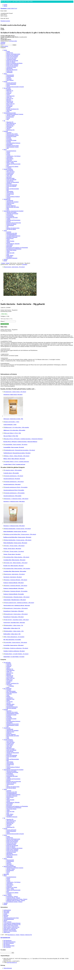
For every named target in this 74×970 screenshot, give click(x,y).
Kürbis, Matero (9, 255)
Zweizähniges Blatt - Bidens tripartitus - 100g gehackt (14, 559)
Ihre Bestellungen (7, 940)
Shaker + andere (10, 162)
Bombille (8, 107)
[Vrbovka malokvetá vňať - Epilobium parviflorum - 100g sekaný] (18, 602)
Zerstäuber (8, 231)
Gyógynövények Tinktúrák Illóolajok (11, 923)
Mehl (7, 190)
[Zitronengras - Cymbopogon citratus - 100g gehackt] (15, 498)
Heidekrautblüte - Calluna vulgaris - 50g (11, 628)
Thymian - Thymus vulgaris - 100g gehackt (12, 548)
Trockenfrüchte (9, 170)
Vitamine (5, 259)
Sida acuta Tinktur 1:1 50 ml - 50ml (10, 435)
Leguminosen (9, 697)
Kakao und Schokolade (11, 184)
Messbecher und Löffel (11, 233)
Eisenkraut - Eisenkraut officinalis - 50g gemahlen (13, 594)
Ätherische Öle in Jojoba (12, 133)
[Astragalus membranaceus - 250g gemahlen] (13, 493)
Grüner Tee (9, 92)
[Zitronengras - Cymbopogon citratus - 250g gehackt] (13, 523)
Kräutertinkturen (10, 76)
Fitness (5, 149)
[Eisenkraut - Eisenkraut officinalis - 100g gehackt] (15, 579)
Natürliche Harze (10, 203)
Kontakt (5, 4)
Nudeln (8, 700)
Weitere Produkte (10, 241)
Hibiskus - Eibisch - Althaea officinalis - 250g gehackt (14, 458)
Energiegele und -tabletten (12, 166)
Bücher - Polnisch (7, 895)
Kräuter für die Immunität (12, 60)
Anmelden (3, 42)
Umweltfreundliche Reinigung (13, 143)
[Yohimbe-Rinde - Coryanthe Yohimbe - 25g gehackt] (15, 653)
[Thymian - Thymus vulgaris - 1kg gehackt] (13, 551)
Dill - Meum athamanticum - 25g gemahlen (12, 639)
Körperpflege (9, 144)
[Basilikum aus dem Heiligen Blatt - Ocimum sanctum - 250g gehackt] (19, 534)
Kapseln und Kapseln (11, 82)
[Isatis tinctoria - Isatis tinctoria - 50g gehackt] (14, 267)
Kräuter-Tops (9, 71)
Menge (2, 321)
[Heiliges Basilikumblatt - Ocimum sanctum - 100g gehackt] (17, 540)
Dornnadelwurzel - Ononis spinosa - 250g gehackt (13, 616)
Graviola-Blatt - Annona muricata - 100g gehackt (13, 645)
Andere (5, 230)
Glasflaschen (9, 256)
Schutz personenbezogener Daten (11, 917)
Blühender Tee (9, 90)
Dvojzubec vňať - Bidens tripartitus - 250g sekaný (13, 565)
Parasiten (8, 221)
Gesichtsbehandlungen (11, 234)
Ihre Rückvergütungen (8, 943)
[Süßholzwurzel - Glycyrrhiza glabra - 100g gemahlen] (16, 427)
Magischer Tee (9, 101)
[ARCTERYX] (4, 46)
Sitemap (5, 6)
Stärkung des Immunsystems (12, 228)
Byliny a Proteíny (7, 921)
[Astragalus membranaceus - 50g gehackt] (13, 475)
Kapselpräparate (10, 116)
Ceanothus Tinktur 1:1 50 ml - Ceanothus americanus (14, 464)
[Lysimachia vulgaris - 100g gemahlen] (12, 470)
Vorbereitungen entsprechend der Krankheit (13, 211)
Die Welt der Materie (11, 229)
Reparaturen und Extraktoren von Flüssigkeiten (17, 247)
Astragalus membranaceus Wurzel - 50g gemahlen (13, 490)
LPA (7, 226)
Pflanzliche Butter (10, 178)
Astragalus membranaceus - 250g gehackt (11, 484)
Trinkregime (9, 160)
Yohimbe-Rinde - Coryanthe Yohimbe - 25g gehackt (13, 656)
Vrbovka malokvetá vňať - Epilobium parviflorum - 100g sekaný (16, 605)
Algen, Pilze (9, 175)
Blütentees (8, 99)
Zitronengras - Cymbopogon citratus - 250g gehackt (14, 525)
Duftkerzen (8, 204)
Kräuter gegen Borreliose (12, 56)
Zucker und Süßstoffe (11, 179)
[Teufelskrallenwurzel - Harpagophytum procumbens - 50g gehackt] (19, 450)
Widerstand (8, 78)
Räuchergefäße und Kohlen (12, 207)
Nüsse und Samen (10, 171)
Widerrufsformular (7, 968)
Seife (7, 148)
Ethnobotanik (9, 68)
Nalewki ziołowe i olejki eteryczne (11, 927)
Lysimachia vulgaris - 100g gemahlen (11, 473)
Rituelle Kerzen (10, 238)
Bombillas (11, 686)
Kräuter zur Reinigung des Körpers (14, 63)
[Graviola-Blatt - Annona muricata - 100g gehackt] (15, 642)
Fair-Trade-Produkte (11, 691)
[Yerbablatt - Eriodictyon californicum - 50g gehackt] (15, 648)
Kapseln (5, 81)
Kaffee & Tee (9, 105)
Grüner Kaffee (9, 102)
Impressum (5, 915)
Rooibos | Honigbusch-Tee (12, 109)
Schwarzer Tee (9, 98)
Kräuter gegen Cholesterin (12, 64)
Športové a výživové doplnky (10, 931)
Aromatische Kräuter (11, 59)
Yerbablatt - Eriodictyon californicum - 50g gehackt (14, 651)
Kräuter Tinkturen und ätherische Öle (11, 924)
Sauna (7, 209)
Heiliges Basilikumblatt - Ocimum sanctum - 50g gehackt (15, 531)
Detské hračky (6, 932)
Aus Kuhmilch (9, 705)
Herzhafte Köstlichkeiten (12, 707)
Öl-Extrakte (9, 127)
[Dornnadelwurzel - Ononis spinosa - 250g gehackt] (15, 614)
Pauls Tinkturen (10, 80)
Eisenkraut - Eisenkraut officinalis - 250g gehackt (13, 588)
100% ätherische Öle (11, 123)
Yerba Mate (9, 110)
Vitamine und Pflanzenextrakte (13, 163)
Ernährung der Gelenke (11, 161)
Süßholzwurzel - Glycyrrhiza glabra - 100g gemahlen (14, 430)
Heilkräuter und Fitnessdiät (9, 929)
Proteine (8, 152)
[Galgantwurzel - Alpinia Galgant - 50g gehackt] (14, 391)
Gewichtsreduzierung (11, 150)
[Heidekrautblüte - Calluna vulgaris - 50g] (13, 625)
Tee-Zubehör (9, 106)
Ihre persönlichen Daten (8, 945)
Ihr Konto (3, 43)
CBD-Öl (8, 128)
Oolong (8, 94)
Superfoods (9, 177)
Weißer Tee (9, 97)
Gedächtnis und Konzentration (13, 220)
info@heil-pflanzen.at (12, 962)
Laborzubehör (9, 245)
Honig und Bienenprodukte (12, 188)
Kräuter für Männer (10, 61)
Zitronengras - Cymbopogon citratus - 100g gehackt (14, 501)
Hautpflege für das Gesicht (12, 145)
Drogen (8, 85)
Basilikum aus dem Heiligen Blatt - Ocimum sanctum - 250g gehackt (17, 537)
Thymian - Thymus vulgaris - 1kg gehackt (12, 554)
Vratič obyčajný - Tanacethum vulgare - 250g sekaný (14, 622)
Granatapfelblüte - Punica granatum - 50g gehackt (13, 447)
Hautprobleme (9, 214)
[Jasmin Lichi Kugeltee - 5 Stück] (11, 421)
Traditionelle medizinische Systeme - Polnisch (16, 899)
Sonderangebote (7, 910)
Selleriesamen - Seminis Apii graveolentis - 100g (13, 418)
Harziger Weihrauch (11, 205)
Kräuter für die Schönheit (12, 65)
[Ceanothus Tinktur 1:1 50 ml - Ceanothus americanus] (16, 461)
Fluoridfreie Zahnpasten (11, 237)
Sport (7, 119)
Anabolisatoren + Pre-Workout (13, 156)
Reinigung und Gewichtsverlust (13, 222)
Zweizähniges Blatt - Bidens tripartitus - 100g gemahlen (14, 571)
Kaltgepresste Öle (10, 124)
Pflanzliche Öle (9, 122)
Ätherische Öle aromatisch (12, 201)
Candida (8, 218)
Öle (4, 120)
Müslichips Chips (10, 699)
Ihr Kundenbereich (5, 937)
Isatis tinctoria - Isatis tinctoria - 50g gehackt (12, 577)
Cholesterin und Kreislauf (12, 213)
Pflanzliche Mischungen (11, 69)
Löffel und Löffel (10, 252)
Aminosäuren (9, 157)
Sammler (8, 197)
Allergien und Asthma (11, 212)
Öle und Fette (9, 701)
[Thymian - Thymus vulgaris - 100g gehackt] (13, 545)
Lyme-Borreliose (10, 216)
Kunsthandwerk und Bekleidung (13, 248)
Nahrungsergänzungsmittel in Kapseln (15, 86)
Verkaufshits (6, 912)
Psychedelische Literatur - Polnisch (14, 901)
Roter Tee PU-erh (10, 103)
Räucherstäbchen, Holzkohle (13, 243)
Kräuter (5, 50)
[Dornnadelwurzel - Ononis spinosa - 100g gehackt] (15, 608)
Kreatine (8, 154)
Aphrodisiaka (9, 72)
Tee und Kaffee (7, 88)
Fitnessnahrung (9, 158)
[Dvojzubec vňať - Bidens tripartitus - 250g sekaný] (15, 562)
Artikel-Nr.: (3, 307)
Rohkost (8, 696)
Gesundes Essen (10, 173)
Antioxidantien (9, 191)
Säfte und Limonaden (11, 708)
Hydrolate (8, 137)
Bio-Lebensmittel (7, 688)
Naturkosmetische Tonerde (12, 135)
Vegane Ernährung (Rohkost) (13, 196)
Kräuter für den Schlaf (11, 58)
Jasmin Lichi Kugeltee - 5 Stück (9, 424)
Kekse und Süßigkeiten (11, 692)
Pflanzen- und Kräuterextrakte (13, 54)
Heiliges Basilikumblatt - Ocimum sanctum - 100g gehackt (15, 542)
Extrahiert (8, 77)
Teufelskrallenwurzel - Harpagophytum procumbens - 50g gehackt (16, 453)
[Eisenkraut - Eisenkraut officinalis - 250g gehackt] (15, 585)
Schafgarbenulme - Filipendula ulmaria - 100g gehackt (14, 599)
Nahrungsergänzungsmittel (9, 112)
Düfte (7, 208)
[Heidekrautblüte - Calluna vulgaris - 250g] (13, 631)
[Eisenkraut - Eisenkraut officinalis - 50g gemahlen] (15, 591)
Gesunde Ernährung (8, 169)
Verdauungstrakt (10, 225)
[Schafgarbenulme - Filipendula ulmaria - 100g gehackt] (16, 597)
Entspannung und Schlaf (12, 217)
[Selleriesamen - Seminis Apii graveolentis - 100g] (13, 416)
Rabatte (5, 260)
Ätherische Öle (9, 126)
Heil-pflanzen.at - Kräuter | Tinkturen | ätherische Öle (20, 934)
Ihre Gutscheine (7, 947)
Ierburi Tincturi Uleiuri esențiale (10, 925)
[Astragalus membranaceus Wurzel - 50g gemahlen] (15, 487)
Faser (7, 187)
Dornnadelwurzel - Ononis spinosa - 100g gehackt (13, 611)
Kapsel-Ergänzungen (11, 84)
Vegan (7, 695)
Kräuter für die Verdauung (12, 55)
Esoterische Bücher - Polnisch (13, 897)
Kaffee (7, 111)
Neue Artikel (6, 911)
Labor (7, 254)
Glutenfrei (8, 690)
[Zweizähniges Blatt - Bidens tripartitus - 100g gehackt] (16, 557)
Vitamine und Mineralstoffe (12, 182)
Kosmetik (5, 131)
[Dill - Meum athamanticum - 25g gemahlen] (13, 636)
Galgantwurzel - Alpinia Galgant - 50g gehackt (12, 394)
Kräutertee (8, 89)
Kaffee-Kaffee (9, 174)
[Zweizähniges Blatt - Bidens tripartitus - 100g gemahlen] (16, 568)
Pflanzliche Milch (10, 704)
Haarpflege (8, 132)
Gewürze (8, 703)
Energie (8, 118)
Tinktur (5, 73)
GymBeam (8, 167)
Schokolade (9, 693)
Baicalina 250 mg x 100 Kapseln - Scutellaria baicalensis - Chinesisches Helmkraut (20, 441)
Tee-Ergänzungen (10, 95)
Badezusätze (9, 246)
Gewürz (8, 195)
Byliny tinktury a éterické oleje (10, 928)
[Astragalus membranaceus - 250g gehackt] (13, 481)
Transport (5, 916)
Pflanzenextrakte (10, 75)
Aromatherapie (6, 199)
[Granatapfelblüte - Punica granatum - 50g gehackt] (15, 444)
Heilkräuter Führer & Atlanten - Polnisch (15, 900)
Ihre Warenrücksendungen (9, 941)
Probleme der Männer (11, 224)
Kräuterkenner (9, 52)
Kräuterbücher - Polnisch (12, 896)
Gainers (8, 153)
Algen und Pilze (10, 192)
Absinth (8, 242)
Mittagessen (6, 874)
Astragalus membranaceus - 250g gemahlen (12, 495)
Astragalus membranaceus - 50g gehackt (11, 478)
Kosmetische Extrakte (11, 136)
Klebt (7, 165)
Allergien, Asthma (10, 115)
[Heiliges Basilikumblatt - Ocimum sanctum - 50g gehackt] (17, 528)
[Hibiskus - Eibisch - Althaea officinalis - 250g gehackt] (16, 455)
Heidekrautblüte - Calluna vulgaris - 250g (11, 633)
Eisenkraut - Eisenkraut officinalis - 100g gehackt (13, 582)
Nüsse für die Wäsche (11, 250)
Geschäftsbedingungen (8, 919)
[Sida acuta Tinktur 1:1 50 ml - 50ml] (12, 433)
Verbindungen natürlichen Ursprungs (14, 114)
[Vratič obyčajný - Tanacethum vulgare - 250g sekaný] (16, 619)
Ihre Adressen (6, 944)
